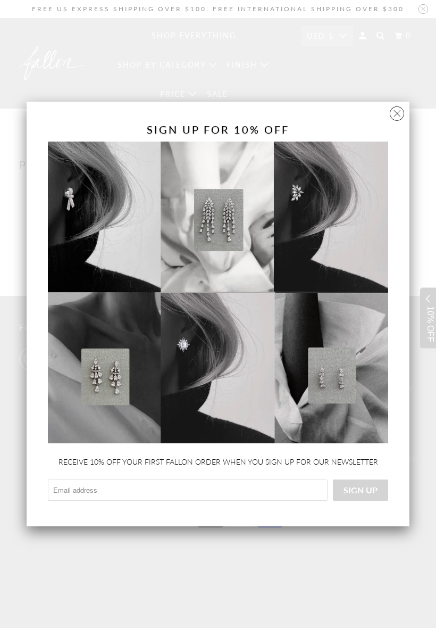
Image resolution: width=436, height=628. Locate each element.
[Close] (397, 111)
